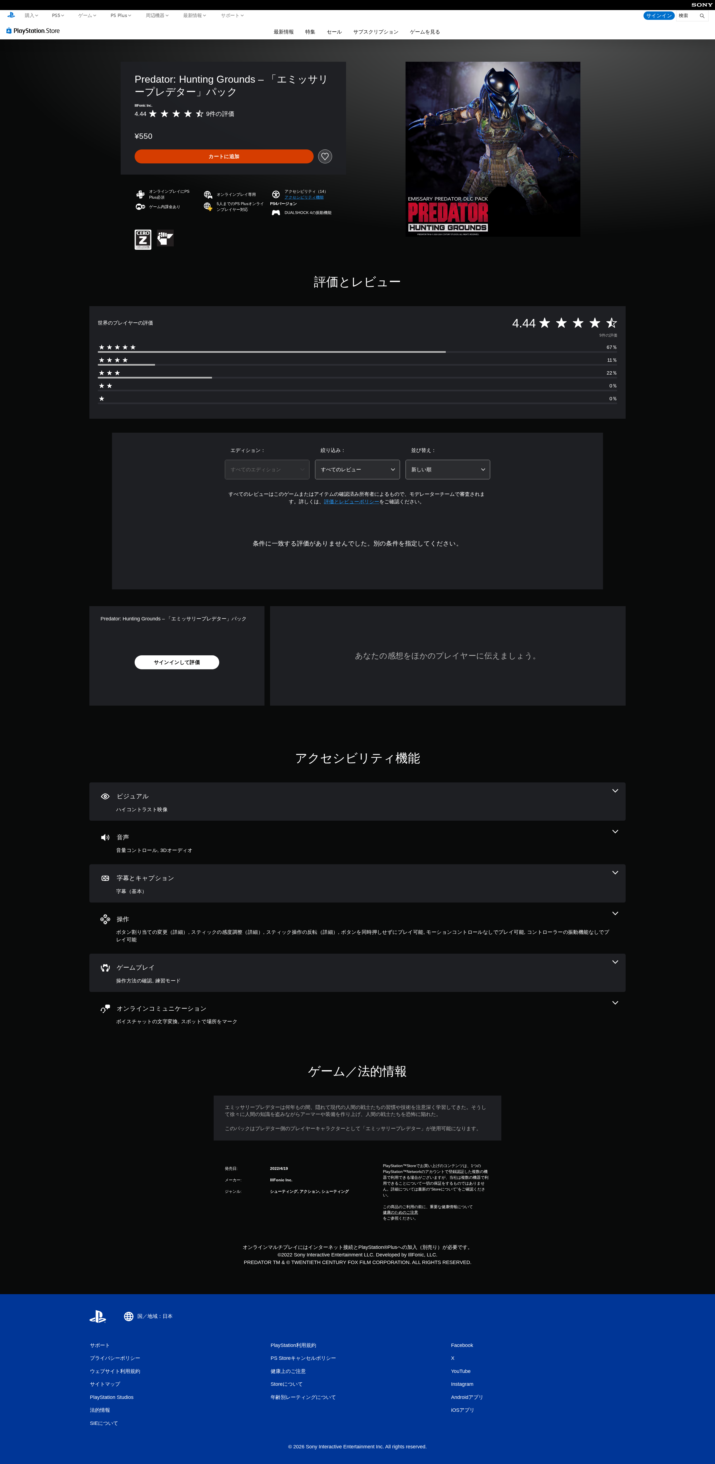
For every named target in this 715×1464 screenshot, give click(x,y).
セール (334, 31)
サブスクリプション (376, 31)
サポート (230, 15)
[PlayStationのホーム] (11, 15)
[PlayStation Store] (34, 30)
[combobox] (267, 469)
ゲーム (85, 15)
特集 (310, 31)
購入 (29, 15)
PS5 (56, 15)
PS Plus (118, 15)
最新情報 (192, 15)
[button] (304, 197)
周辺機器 (155, 15)
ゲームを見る (425, 31)
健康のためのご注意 (400, 1212)
